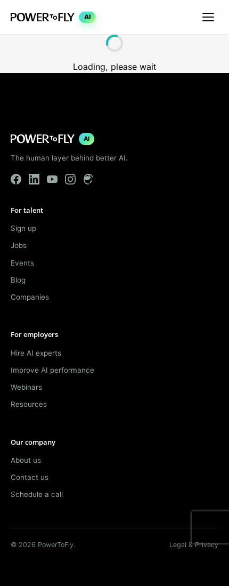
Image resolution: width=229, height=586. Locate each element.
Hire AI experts (36, 353)
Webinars (26, 387)
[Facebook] (16, 179)
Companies (30, 297)
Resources (29, 404)
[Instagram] (70, 179)
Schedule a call (37, 494)
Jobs (19, 245)
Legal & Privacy (193, 545)
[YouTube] (52, 179)
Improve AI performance (52, 370)
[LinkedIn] (34, 179)
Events (22, 263)
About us (26, 460)
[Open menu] (208, 17)
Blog (18, 280)
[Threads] (88, 179)
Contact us (29, 477)
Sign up (23, 228)
